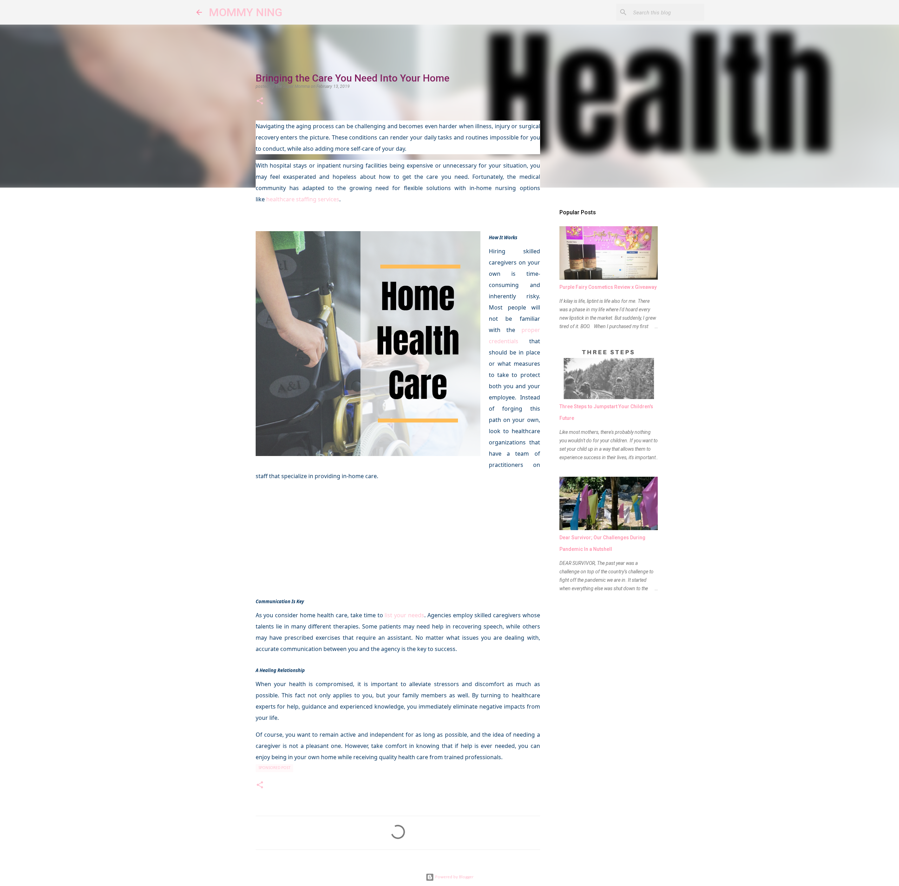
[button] (260, 101)
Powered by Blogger (453, 877)
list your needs (404, 615)
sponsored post (274, 768)
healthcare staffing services (302, 199)
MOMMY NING (245, 12)
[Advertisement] (398, 536)
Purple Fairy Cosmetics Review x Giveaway (608, 287)
